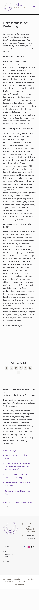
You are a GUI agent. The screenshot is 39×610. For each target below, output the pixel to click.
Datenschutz (19, 584)
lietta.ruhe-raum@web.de (30, 537)
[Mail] (32, 547)
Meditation (9, 547)
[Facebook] (4, 507)
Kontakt (7, 561)
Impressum (23, 581)
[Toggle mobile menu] (34, 6)
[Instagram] (7, 507)
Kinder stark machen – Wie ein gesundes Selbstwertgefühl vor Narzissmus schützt (18, 466)
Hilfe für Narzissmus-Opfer (9, 553)
